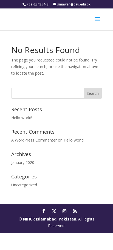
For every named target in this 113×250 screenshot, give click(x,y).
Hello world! (21, 117)
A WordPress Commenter (34, 140)
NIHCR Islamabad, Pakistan (49, 219)
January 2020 (22, 162)
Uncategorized (24, 184)
